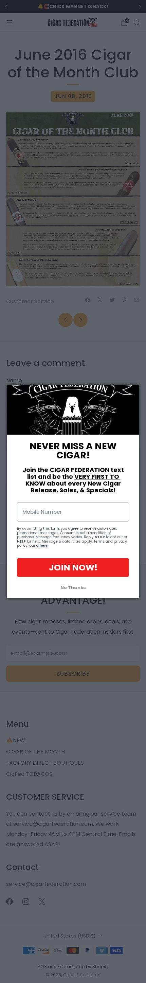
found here (38, 545)
